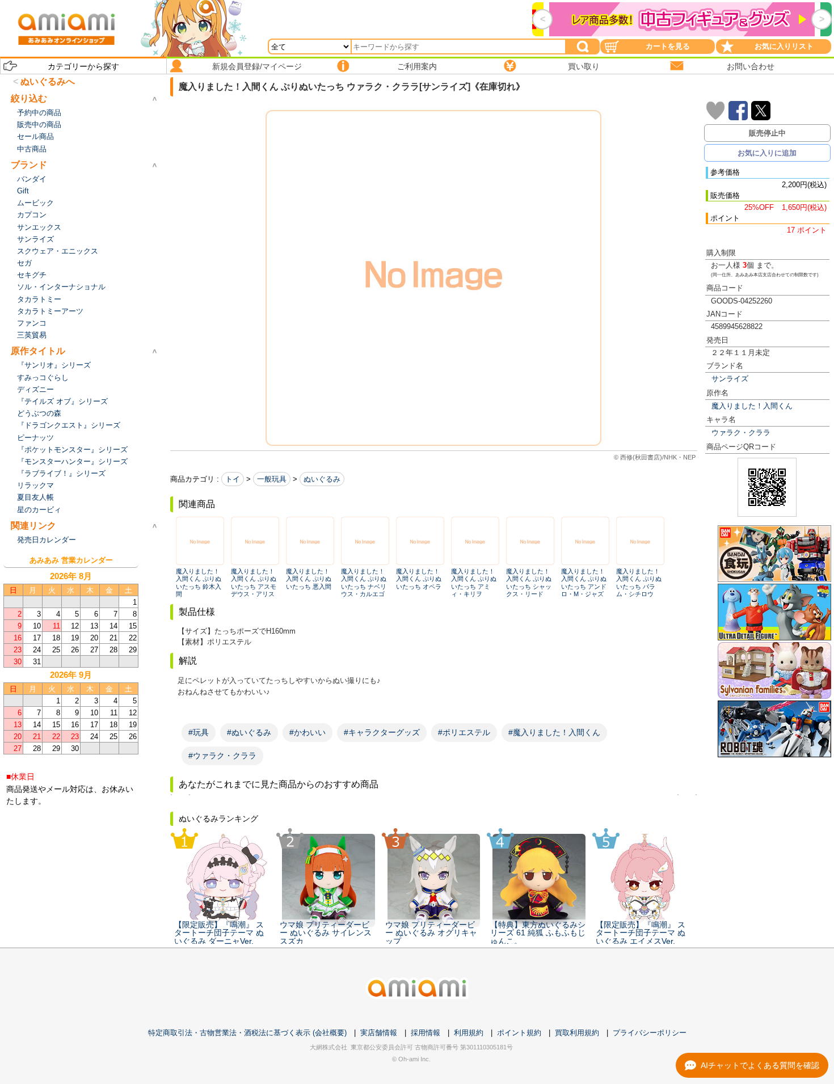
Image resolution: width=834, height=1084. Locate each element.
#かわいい (307, 732)
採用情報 (425, 1032)
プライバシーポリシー (649, 1032)
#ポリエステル (464, 732)
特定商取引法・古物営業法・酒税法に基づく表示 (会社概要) (247, 1032)
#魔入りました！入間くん (554, 732)
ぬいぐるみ (322, 479)
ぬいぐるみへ (47, 81)
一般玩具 (272, 479)
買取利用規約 (577, 1032)
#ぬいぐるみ (249, 732)
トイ (232, 479)
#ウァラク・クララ (222, 755)
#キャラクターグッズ (382, 732)
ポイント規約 (519, 1032)
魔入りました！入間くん (752, 406)
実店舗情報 (378, 1032)
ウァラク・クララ (740, 432)
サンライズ (729, 378)
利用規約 (468, 1032)
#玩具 (198, 732)
